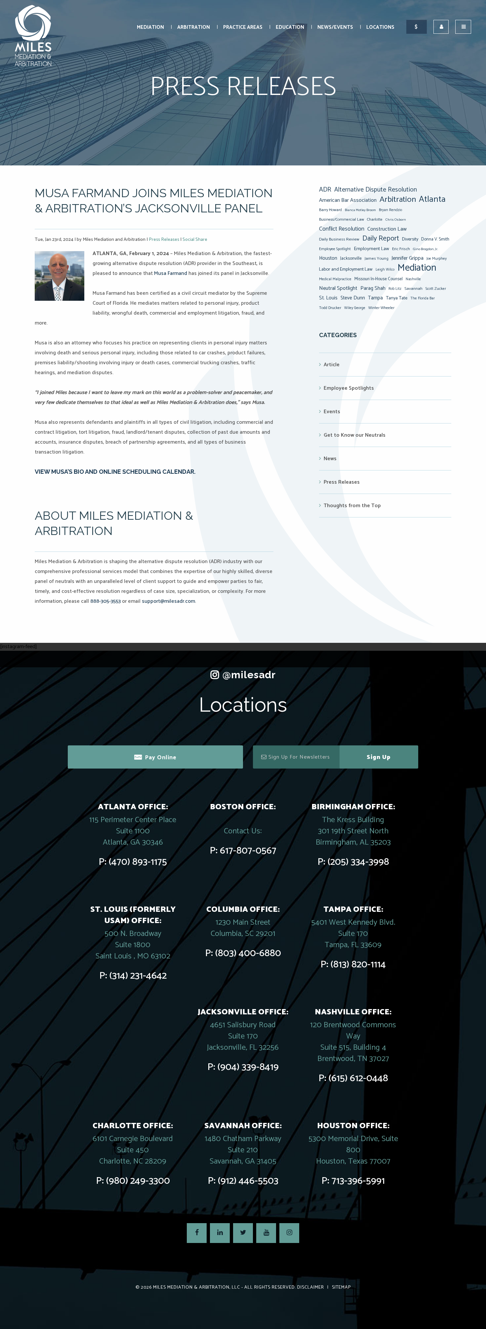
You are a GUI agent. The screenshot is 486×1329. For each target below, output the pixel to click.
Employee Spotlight (335, 249)
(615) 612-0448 (358, 1078)
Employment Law (371, 249)
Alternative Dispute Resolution (375, 190)
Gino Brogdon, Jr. (425, 249)
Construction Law (387, 229)
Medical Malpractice (335, 279)
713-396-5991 (358, 1181)
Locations (380, 27)
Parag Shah (372, 288)
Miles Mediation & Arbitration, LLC (196, 1287)
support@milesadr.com (168, 601)
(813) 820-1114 (358, 964)
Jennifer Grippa (407, 258)
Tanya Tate (396, 298)
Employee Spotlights (349, 388)
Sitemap (341, 1287)
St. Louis (328, 298)
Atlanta (432, 199)
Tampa (375, 298)
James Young (376, 258)
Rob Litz (394, 289)
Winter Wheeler (381, 308)
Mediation (150, 27)
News (330, 458)
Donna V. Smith (435, 239)
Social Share (194, 240)
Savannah (413, 288)
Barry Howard (330, 210)
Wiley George (354, 308)
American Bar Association (348, 200)
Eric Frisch (401, 248)
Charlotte (375, 219)
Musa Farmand (170, 273)
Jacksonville (351, 258)
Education (290, 27)
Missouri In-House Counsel (378, 279)
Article (332, 364)
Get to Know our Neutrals (354, 435)
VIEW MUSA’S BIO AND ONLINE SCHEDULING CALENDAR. (115, 471)
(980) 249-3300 (138, 1181)
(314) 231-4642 (138, 976)
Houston (328, 258)
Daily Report (380, 238)
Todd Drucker (330, 308)
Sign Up (379, 757)
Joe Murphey (436, 259)
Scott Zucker (435, 289)
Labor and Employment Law (346, 269)
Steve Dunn (353, 298)
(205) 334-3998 (358, 862)
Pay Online (161, 758)
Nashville (413, 279)
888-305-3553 (105, 601)
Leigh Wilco (385, 270)
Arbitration (193, 27)
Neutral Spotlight (338, 288)
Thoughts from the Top (352, 505)
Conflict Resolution (341, 229)
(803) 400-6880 (248, 953)
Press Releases (164, 240)
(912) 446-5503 (248, 1181)
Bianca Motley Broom (360, 210)
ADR (325, 190)
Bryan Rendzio (390, 210)
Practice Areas (243, 27)
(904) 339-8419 (248, 1067)
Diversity (410, 239)
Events (332, 411)
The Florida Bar (422, 298)
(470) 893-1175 (138, 862)
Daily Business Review (339, 239)
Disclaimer (310, 1287)
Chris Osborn (395, 220)
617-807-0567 (248, 851)
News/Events (335, 27)
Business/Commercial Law (341, 219)
